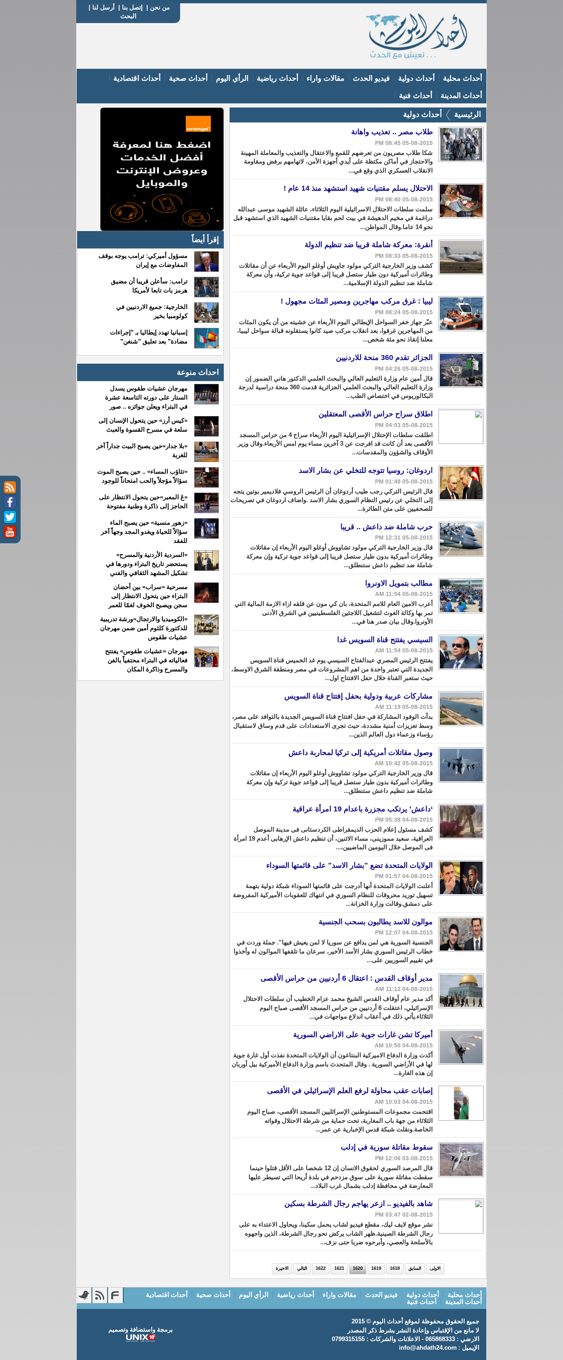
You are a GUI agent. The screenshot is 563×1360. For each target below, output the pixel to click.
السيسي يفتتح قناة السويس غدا (385, 640)
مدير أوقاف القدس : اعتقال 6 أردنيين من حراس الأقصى (346, 978)
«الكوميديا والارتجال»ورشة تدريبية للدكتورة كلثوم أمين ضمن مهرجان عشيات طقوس (143, 627)
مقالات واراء (326, 78)
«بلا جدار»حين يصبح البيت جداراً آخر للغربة (141, 450)
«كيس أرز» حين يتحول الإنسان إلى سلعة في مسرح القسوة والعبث (143, 425)
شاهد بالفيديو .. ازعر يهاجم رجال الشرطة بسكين (358, 1203)
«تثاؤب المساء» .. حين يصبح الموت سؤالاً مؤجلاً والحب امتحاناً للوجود (142, 476)
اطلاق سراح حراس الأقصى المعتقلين (376, 414)
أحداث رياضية (277, 78)
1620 (358, 1268)
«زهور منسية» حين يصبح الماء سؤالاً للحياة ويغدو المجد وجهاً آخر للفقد (144, 531)
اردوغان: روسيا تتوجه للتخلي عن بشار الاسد (366, 470)
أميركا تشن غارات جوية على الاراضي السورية (363, 1035)
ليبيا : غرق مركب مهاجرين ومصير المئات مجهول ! (357, 301)
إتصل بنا (132, 7)
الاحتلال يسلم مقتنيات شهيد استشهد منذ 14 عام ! (358, 188)
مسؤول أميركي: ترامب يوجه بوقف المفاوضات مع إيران (143, 260)
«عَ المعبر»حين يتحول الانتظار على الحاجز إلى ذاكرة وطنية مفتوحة (143, 501)
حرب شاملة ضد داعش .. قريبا (386, 527)
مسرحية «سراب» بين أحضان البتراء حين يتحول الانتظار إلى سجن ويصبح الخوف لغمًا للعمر (147, 595)
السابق (414, 1268)
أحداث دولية (416, 78)
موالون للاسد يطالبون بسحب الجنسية (376, 922)
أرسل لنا (103, 7)
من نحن (160, 7)
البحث (128, 15)
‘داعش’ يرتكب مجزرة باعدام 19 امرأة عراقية (363, 809)
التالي (302, 1268)
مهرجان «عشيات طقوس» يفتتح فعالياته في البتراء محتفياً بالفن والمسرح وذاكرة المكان (146, 660)
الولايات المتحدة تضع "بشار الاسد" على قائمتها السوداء (349, 865)
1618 (395, 1268)
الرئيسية (467, 114)
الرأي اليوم (232, 78)
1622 (321, 1268)
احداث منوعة (198, 372)
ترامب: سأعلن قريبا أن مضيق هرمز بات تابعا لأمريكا (149, 286)
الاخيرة (282, 1268)
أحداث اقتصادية (137, 78)
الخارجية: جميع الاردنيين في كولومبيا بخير (151, 311)
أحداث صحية (188, 78)
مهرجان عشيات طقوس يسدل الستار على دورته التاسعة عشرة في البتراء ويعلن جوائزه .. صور (146, 397)
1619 (376, 1268)
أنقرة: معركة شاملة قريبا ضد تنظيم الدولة (369, 245)
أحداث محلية (462, 78)
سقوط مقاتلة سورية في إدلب (387, 1147)
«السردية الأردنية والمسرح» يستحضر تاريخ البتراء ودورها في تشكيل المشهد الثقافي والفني (146, 563)
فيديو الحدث (371, 78)
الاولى (435, 1268)
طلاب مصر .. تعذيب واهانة (392, 132)
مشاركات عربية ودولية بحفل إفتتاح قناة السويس (358, 696)
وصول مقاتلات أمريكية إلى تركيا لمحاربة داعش (361, 752)
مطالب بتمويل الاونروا (399, 583)
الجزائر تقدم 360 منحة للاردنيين (384, 357)
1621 (339, 1268)
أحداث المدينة (461, 95)
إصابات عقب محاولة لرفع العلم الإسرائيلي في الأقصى (350, 1091)
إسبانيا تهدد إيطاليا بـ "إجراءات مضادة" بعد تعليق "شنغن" (148, 337)
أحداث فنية (415, 95)
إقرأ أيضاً (205, 239)
